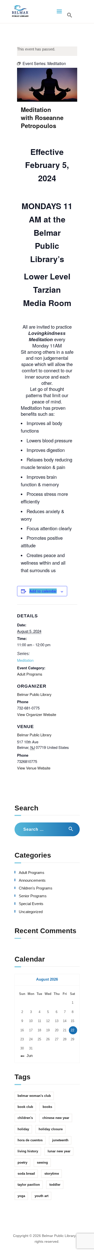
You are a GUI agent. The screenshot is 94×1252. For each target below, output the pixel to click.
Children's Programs (35, 888)
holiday (23, 1129)
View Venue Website (33, 767)
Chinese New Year (55, 1118)
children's (25, 1118)
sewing (42, 1162)
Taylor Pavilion (29, 1184)
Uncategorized (31, 912)
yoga (21, 1196)
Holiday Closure (51, 1129)
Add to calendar (43, 590)
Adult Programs (29, 674)
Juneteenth (60, 1140)
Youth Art (41, 1196)
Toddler (54, 1184)
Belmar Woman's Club (34, 1096)
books (47, 1107)
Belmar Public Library (34, 734)
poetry (22, 1162)
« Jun (28, 1056)
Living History (28, 1151)
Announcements (32, 880)
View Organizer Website (36, 714)
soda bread (26, 1173)
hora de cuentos (30, 1140)
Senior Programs (33, 896)
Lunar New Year (59, 1151)
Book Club (25, 1107)
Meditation (25, 660)
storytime (51, 1173)
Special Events (31, 904)
